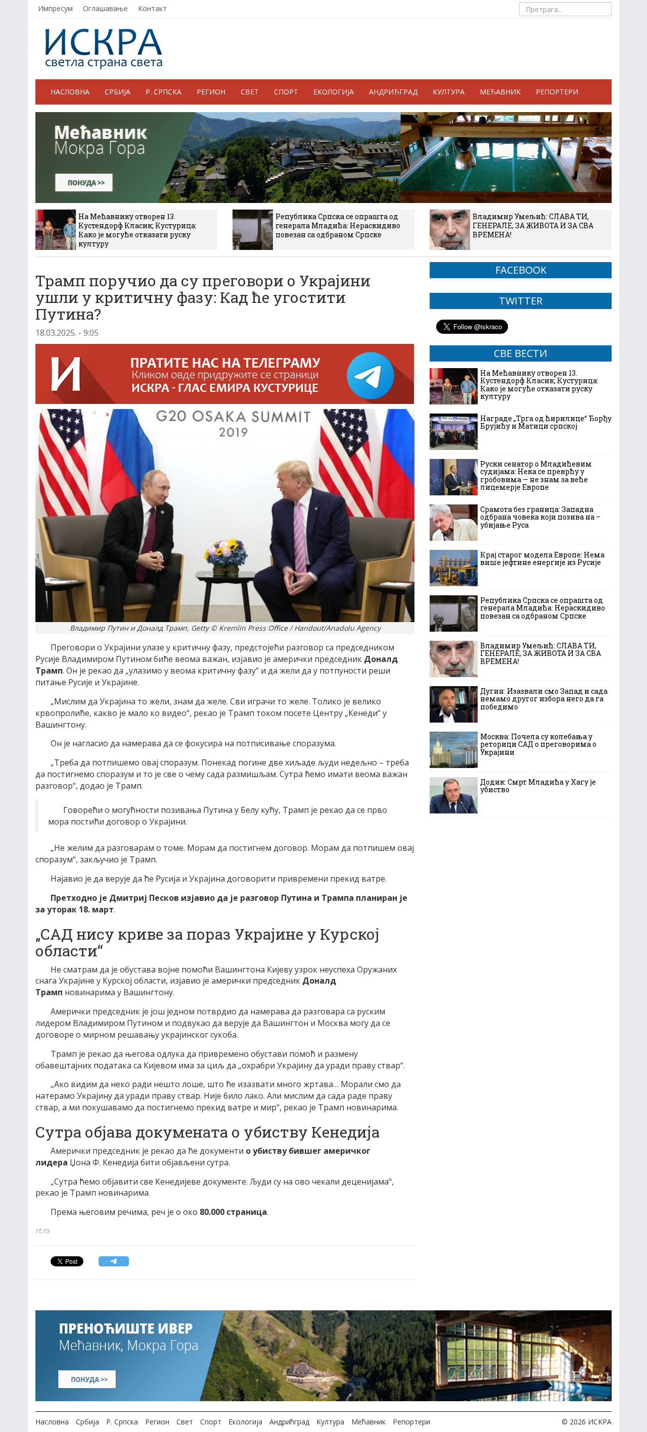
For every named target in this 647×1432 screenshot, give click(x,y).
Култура (449, 91)
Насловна (70, 91)
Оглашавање (105, 8)
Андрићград (393, 91)
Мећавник (500, 91)
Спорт (286, 91)
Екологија (333, 91)
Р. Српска (163, 91)
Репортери (557, 91)
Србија (117, 91)
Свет (250, 91)
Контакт (152, 8)
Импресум (55, 8)
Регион (211, 91)
